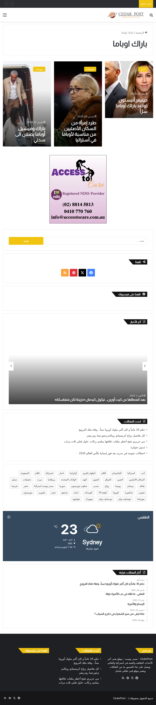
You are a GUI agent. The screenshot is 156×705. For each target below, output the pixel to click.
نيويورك (89, 498)
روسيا (118, 486)
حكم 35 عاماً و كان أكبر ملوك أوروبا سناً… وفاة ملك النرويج (112, 429)
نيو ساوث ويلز (105, 498)
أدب (143, 473)
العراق (108, 479)
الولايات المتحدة (68, 479)
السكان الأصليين (137, 479)
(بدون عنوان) (138, 447)
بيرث (39, 479)
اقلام (37, 473)
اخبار (61, 473)
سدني (96, 486)
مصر (53, 492)
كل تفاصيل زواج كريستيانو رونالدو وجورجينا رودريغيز (116, 435)
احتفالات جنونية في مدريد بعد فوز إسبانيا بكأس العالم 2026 (112, 453)
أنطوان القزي (89, 473)
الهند (84, 479)
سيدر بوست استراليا (43, 486)
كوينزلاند (88, 492)
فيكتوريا (129, 492)
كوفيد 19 (103, 492)
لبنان (76, 492)
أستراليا (131, 473)
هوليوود (76, 498)
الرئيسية (140, 32)
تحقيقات (27, 479)
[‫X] (132, 678)
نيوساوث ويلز (124, 498)
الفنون (96, 479)
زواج (107, 486)
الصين (120, 479)
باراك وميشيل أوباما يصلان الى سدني (30, 134)
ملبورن (41, 492)
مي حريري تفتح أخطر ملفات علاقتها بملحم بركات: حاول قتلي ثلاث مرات (104, 441)
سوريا (62, 486)
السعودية (25, 473)
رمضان (130, 486)
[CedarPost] (125, 14)
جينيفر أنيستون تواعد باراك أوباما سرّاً (131, 105)
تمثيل (14, 479)
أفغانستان (116, 473)
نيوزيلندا (141, 498)
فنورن (142, 492)
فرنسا (15, 486)
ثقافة (142, 486)
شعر (26, 486)
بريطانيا (51, 479)
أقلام (103, 473)
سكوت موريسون (79, 486)
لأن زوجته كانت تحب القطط (67, 400)
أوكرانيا (73, 473)
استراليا (49, 473)
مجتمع (65, 492)
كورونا (116, 492)
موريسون (27, 492)
